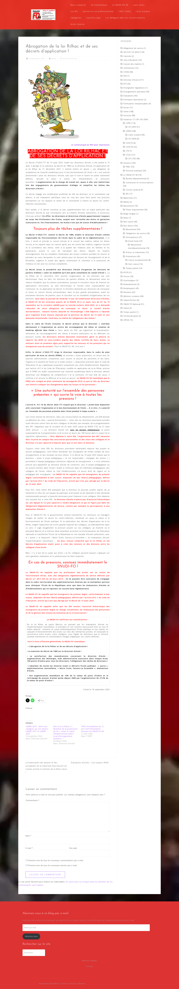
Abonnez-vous (31, 936)
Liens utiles (139, 5)
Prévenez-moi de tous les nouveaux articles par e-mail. (52, 865)
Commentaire (32, 800)
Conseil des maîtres (132, 64)
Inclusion (127, 115)
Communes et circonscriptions (139, 182)
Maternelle (128, 198)
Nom (28, 836)
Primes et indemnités (135, 252)
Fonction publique (134, 170)
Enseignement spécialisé (134, 92)
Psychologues (129, 280)
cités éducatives (130, 60)
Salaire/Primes (129, 300)
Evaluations (128, 96)
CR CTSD (132, 158)
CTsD (128, 155)
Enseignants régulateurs (134, 88)
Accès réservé (78, 24)
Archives (89, 966)
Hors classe (133, 264)
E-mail (29, 848)
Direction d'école (69, 58)
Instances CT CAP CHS (133, 119)
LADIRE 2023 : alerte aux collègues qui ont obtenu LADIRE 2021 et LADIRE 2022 (37, 730)
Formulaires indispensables (135, 103)
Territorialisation (130, 316)
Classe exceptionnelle (138, 260)
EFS (125, 84)
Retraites (127, 292)
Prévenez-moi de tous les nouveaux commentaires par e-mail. (56, 860)
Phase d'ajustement (135, 209)
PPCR (125, 272)
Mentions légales (89, 960)
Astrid (71, 983)
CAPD (128, 123)
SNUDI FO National (131, 304)
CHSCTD (129, 147)
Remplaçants (129, 288)
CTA (127, 151)
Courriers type (93, 18)
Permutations (132, 237)
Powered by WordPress (49, 983)
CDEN (128, 131)
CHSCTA (129, 143)
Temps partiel (132, 268)
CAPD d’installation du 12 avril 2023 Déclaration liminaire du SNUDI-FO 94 (92, 728)
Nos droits (128, 226)
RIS (127, 194)
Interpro (127, 163)
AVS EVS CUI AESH (131, 52)
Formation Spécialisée (133, 99)
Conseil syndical (133, 190)
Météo (126, 202)
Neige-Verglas (129, 214)
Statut (126, 308)
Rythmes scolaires (131, 296)
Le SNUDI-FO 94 (120, 5)
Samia (53, 58)
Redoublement (130, 284)
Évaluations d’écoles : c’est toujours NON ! (90, 762)
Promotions (131, 256)
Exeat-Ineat (133, 241)
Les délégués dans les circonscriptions (125, 18)
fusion (126, 107)
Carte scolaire (143, 11)
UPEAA (126, 320)
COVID (126, 72)
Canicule (127, 56)
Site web (73, 848)
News (125, 218)
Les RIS (74, 11)
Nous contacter (78, 5)
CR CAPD (132, 127)
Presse (126, 276)
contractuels (129, 68)
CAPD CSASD (124, 11)
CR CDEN (132, 139)
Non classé (128, 222)
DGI (125, 76)
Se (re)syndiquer (99, 5)
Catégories (76, 18)
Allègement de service (133, 48)
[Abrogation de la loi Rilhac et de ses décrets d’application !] (53, 102)
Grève (126, 111)
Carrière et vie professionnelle (98, 11)
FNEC (128, 167)
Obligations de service (136, 233)
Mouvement (128, 206)
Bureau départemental (136, 178)
